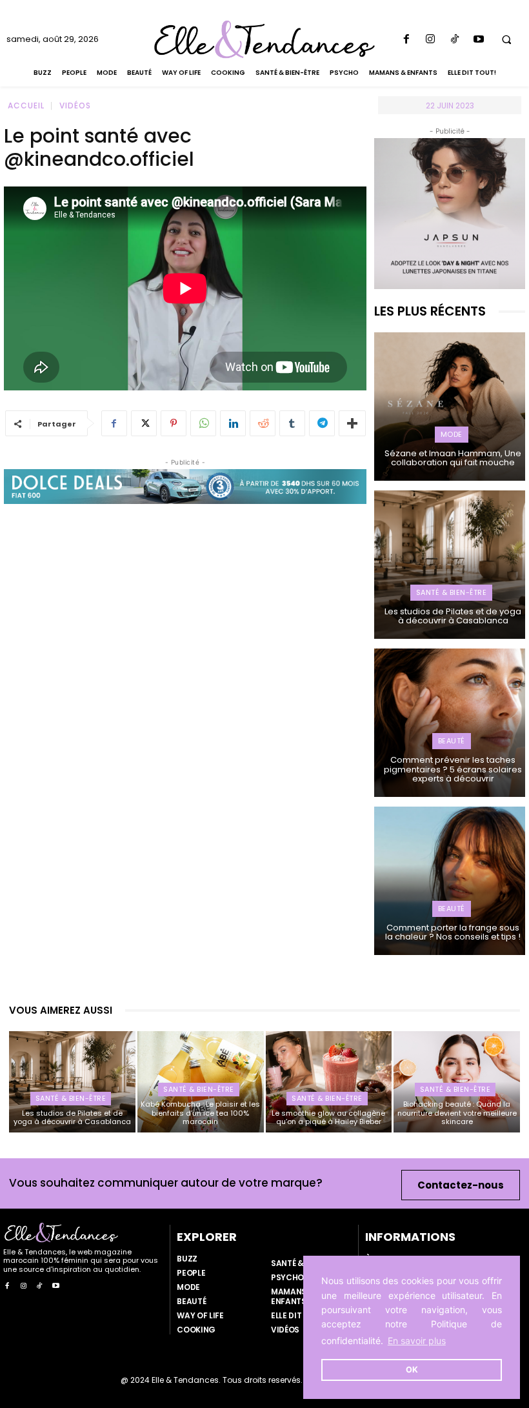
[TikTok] (454, 39)
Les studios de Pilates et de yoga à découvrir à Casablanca (452, 616)
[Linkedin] (233, 423)
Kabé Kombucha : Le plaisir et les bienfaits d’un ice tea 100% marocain (200, 1112)
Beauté (451, 741)
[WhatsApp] (203, 423)
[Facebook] (406, 39)
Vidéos (75, 106)
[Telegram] (322, 423)
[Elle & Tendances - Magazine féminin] (264, 39)
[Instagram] (430, 39)
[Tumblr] (292, 423)
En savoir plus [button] (417, 1340)
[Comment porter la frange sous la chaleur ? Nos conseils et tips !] (449, 881)
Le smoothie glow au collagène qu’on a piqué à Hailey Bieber (328, 1117)
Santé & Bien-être (451, 592)
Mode (452, 434)
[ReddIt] (262, 423)
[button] (506, 39)
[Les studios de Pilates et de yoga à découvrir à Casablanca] (449, 564)
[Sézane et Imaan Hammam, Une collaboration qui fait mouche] (449, 406)
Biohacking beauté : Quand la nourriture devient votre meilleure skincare (457, 1112)
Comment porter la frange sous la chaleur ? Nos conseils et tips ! (453, 932)
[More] (352, 423)
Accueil (26, 106)
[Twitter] (144, 423)
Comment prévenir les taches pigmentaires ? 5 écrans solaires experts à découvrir (453, 769)
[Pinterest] (173, 423)
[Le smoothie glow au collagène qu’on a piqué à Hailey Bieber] (329, 1081)
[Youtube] (478, 39)
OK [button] (412, 1369)
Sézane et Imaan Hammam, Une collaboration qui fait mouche (452, 457)
